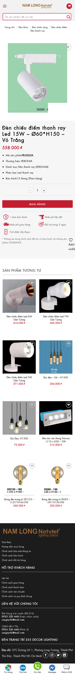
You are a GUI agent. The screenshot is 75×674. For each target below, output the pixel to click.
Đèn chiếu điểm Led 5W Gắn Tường (19, 379)
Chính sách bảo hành (12, 555)
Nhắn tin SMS (66, 672)
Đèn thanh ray (38, 30)
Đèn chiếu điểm (59, 27)
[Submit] (68, 17)
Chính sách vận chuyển (13, 591)
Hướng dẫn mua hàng (13, 546)
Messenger (52, 672)
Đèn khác (23, 27)
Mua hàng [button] (19, 330)
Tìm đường (8, 672)
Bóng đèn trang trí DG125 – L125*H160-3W (19, 501)
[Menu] (5, 6)
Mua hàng (37, 204)
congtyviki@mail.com (13, 619)
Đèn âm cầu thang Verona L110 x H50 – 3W (56, 440)
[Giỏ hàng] (69, 6)
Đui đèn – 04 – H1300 (56, 377)
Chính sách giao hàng (13, 582)
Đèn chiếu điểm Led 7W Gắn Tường (56, 318)
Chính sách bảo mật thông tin (16, 551)
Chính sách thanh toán (13, 587)
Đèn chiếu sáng (40, 27)
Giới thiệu (6, 542)
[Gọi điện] (37, 667)
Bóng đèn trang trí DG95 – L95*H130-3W (56, 501)
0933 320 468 (10, 616)
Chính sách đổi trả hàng (14, 560)
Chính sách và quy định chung (17, 596)
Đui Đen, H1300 (19, 438)
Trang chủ (10, 27)
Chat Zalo (23, 672)
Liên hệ (5, 578)
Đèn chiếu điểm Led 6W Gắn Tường (19, 318)
